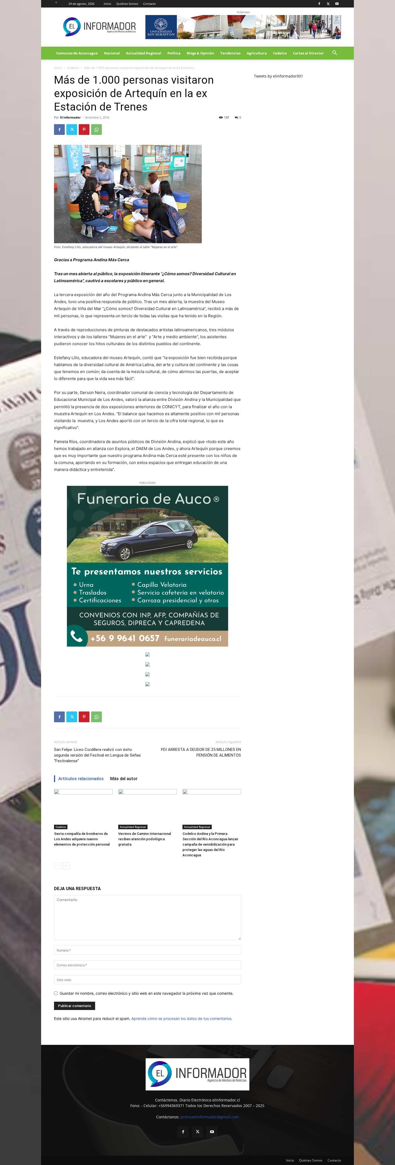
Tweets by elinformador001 (278, 76)
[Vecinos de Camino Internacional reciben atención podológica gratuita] (147, 809)
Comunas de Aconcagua (77, 53)
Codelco (280, 53)
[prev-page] (57, 865)
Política (174, 53)
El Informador (70, 117)
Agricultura (257, 53)
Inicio (107, 4)
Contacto (149, 4)
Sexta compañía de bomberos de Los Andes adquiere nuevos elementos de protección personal (82, 839)
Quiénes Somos (127, 4)
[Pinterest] (84, 129)
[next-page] (66, 865)
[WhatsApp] (96, 129)
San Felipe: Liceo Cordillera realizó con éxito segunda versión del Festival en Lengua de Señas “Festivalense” (97, 755)
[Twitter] (328, 4)
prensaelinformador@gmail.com (210, 1116)
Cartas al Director (308, 53)
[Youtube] (337, 4)
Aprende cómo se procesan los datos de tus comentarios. (181, 1018)
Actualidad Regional (143, 53)
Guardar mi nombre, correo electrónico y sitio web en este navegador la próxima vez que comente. (147, 993)
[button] (334, 53)
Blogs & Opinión (200, 53)
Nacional (112, 53)
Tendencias (230, 53)
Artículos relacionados (81, 778)
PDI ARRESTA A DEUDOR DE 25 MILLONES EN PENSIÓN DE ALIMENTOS (201, 752)
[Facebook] (319, 4)
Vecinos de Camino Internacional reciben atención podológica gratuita (144, 839)
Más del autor (124, 778)
